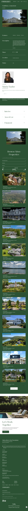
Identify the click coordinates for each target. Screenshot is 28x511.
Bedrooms (3, 165)
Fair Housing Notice (4, 490)
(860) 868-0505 (4, 457)
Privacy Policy (17, 507)
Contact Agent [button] (13, 435)
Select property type (4, 160)
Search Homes (13, 388)
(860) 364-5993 (4, 460)
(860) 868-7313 (4, 463)
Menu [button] (24, 1)
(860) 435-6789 (4, 452)
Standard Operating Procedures (6, 492)
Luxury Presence (17, 505)
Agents (22, 1)
